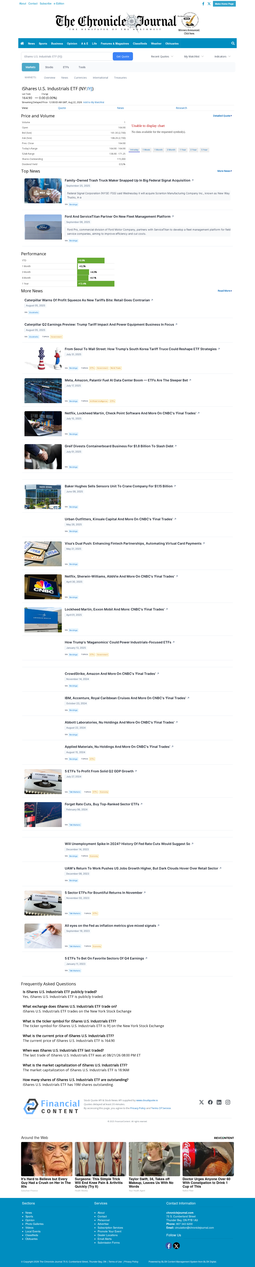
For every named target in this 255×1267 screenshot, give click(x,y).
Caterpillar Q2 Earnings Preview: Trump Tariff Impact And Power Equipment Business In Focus (101, 324)
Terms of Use (115, 1261)
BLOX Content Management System (179, 1261)
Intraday (134, 149)
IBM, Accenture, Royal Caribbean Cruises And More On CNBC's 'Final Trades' (127, 698)
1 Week (146, 149)
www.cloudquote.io (147, 1100)
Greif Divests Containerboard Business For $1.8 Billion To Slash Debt (121, 446)
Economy (104, 792)
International (100, 77)
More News (223, 171)
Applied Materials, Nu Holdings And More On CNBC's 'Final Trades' (119, 747)
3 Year (193, 149)
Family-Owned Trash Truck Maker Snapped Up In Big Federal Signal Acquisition (129, 180)
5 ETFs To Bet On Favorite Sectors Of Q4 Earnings (106, 958)
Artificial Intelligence (99, 401)
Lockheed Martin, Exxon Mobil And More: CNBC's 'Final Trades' (116, 609)
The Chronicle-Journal (51, 1261)
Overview (49, 77)
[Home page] (127, 23)
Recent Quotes (160, 56)
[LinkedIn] (219, 1106)
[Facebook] (210, 1106)
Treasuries (120, 77)
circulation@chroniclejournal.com (194, 1227)
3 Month (171, 149)
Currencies (80, 77)
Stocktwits (33, 312)
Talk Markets (74, 792)
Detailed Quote (221, 115)
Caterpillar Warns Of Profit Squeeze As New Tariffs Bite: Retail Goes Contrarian (88, 300)
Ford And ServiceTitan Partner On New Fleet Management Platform (119, 216)
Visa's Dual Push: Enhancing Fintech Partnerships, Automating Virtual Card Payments (135, 543)
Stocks (49, 67)
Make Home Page (224, 3)
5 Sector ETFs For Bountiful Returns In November (105, 893)
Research (181, 108)
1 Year (183, 149)
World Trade (116, 368)
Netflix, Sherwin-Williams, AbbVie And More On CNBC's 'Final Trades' (121, 576)
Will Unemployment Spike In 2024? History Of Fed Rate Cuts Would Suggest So (129, 844)
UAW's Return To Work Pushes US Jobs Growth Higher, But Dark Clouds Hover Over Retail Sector (143, 868)
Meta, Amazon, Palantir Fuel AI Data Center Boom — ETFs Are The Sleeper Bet (128, 380)
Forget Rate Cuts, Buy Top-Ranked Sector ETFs (104, 804)
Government (56, 337)
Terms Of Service (161, 1108)
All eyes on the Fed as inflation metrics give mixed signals (112, 926)
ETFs (66, 67)
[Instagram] (228, 1106)
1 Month (158, 149)
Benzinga (73, 204)
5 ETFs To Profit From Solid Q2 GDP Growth (101, 771)
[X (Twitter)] (201, 1106)
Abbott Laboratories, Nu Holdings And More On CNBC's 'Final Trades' (121, 722)
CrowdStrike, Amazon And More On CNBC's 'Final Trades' (112, 674)
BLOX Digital (209, 1261)
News (64, 77)
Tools (82, 67)
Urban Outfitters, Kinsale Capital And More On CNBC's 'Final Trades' (121, 519)
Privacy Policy (138, 1108)
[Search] (233, 43)
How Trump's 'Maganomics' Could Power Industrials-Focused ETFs (120, 642)
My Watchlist (192, 56)
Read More (224, 290)
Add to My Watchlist (93, 102)
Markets (30, 67)
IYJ (89, 88)
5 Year (204, 149)
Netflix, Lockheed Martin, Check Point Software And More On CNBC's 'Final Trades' (132, 413)
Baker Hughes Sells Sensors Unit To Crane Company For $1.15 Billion (120, 486)
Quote (62, 108)
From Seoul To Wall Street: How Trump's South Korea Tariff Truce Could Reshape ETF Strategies (142, 349)
